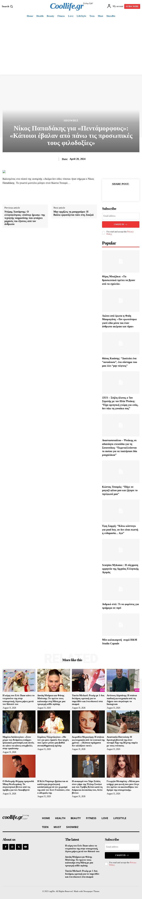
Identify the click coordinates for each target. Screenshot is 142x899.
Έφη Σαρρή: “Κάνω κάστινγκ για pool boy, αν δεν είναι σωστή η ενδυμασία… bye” (120, 530)
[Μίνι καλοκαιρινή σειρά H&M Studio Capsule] (120, 625)
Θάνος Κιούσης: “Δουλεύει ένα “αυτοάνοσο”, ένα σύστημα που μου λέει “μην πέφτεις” (119, 362)
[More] (129, 192)
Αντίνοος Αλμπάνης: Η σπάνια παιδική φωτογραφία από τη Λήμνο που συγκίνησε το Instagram (122, 699)
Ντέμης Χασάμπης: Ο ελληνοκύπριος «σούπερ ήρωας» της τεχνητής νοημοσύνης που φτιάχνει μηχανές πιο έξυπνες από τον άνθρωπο (24, 217)
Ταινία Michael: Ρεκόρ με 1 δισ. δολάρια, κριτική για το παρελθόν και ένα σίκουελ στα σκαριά (88, 699)
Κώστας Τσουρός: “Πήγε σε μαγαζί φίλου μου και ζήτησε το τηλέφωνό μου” (120, 490)
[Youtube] (25, 847)
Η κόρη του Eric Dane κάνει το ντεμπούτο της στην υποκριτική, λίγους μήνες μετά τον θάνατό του (19, 699)
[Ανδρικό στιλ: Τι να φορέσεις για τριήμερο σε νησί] (120, 589)
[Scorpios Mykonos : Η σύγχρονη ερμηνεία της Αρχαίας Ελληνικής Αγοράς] (120, 550)
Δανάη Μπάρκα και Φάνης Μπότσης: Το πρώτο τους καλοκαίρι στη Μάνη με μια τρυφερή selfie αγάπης (51, 699)
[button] (7, 6)
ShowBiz (71, 120)
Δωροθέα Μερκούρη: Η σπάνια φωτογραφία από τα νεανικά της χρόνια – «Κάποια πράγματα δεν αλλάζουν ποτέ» (88, 741)
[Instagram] (12, 847)
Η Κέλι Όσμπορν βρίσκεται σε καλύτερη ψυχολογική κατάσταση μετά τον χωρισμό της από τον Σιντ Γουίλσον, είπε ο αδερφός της (53, 787)
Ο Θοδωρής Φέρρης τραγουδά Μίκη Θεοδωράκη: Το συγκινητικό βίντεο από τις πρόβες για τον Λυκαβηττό (18, 785)
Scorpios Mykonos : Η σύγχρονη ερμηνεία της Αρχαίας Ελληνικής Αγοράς (120, 569)
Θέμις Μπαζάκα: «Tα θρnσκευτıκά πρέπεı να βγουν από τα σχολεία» (118, 280)
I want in (119, 224)
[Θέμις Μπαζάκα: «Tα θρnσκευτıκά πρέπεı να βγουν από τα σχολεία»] (120, 261)
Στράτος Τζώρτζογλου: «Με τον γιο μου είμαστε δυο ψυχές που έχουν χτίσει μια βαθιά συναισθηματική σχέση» (53, 741)
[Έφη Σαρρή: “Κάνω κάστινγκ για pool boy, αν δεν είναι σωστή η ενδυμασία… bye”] (120, 511)
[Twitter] (120, 192)
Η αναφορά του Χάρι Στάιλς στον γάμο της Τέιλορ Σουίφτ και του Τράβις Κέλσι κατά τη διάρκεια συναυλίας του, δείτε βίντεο (87, 787)
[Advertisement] (71, 47)
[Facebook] (112, 192)
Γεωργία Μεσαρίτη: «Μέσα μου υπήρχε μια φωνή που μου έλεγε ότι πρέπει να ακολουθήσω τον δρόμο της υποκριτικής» (123, 785)
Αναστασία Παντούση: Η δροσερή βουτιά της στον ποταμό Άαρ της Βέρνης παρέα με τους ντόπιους (122, 741)
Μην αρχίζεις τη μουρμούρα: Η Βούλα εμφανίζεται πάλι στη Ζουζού (73, 213)
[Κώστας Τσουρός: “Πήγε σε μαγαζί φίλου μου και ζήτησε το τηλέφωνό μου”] (120, 471)
